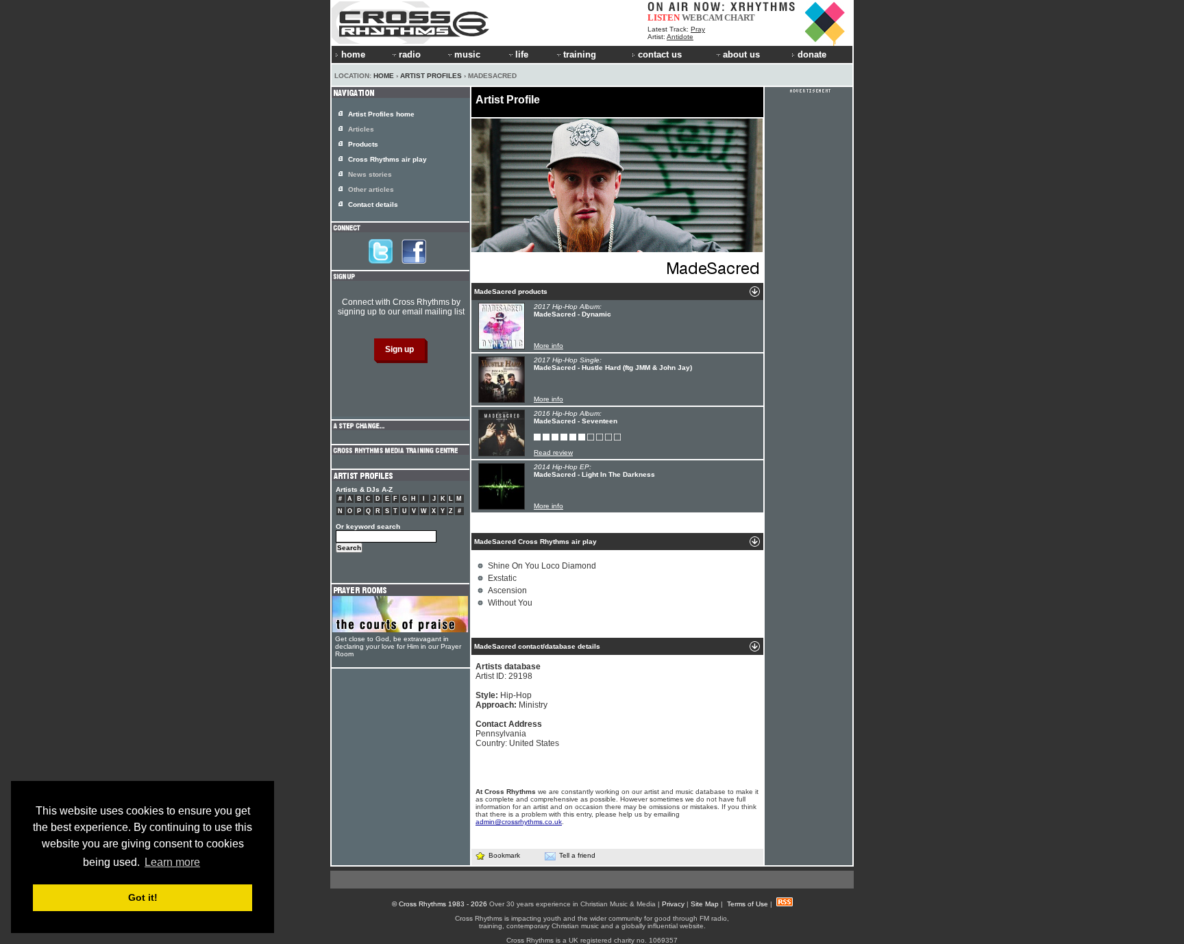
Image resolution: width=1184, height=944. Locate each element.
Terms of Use (747, 904)
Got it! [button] (143, 897)
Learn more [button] (172, 862)
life (521, 54)
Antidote (680, 36)
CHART (739, 17)
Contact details (373, 204)
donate (812, 54)
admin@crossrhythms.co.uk (519, 821)
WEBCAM (702, 17)
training (579, 54)
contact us (660, 54)
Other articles (371, 189)
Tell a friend (577, 855)
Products (363, 144)
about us (741, 54)
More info (548, 345)
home (353, 54)
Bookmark (504, 855)
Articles (361, 129)
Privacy (673, 904)
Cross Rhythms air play (387, 159)
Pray (698, 29)
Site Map (705, 904)
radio (410, 54)
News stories (370, 174)
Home (383, 75)
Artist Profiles (431, 75)
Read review (553, 452)
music (467, 54)
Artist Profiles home (381, 114)
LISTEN (664, 17)
